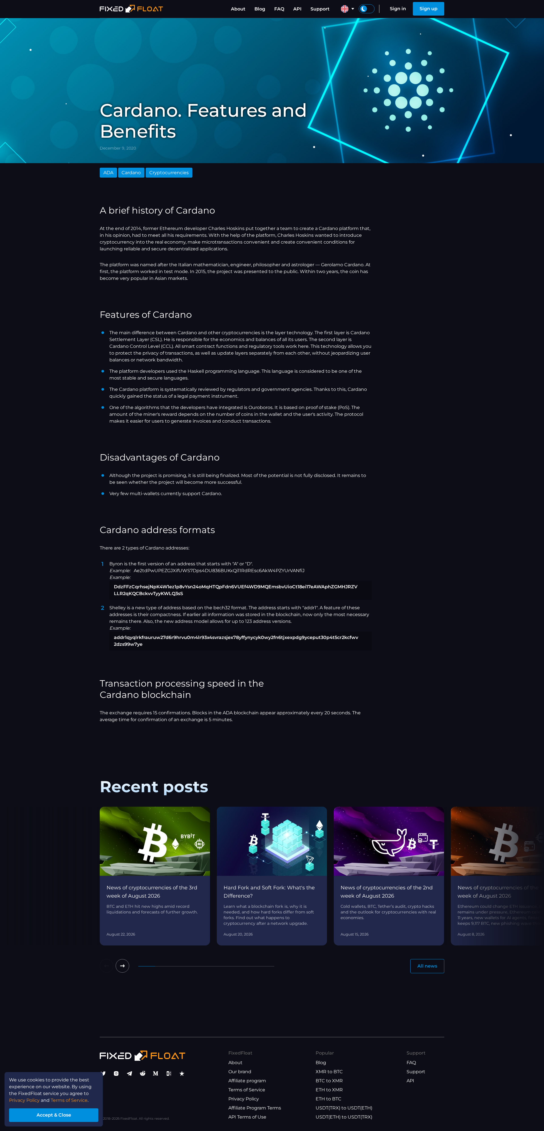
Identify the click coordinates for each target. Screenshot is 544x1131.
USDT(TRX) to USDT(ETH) (344, 1108)
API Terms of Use (247, 1117)
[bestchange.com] (168, 1073)
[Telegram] (129, 1073)
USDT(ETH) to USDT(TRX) (344, 1117)
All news (427, 966)
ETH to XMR (329, 1089)
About (238, 9)
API (297, 9)
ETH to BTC (328, 1099)
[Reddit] (142, 1073)
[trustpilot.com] (181, 1073)
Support (320, 9)
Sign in (398, 8)
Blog (259, 9)
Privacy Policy (243, 1099)
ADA (108, 172)
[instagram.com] (116, 1073)
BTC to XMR (329, 1080)
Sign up (428, 8)
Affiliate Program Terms (254, 1108)
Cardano (131, 172)
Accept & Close (54, 1115)
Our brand (239, 1071)
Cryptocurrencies (169, 172)
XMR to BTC (329, 1071)
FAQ (279, 9)
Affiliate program (247, 1080)
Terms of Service (246, 1089)
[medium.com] (155, 1073)
